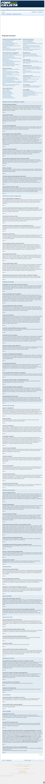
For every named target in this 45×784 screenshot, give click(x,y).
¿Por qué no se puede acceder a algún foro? (10, 78)
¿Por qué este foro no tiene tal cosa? (29, 91)
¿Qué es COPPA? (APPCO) (6, 41)
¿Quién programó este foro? (28, 90)
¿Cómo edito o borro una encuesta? (8, 77)
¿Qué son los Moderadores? (28, 41)
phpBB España (27, 768)
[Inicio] (9, 4)
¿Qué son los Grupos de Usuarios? (29, 42)
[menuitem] (3, 12)
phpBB (10, 238)
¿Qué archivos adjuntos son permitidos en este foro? (32, 85)
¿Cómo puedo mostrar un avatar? (8, 62)
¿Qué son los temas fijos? (6, 95)
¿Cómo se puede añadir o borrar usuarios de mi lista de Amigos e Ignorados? (32, 62)
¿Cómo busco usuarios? (27, 70)
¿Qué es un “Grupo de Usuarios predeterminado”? (31, 49)
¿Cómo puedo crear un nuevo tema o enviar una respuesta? (10, 70)
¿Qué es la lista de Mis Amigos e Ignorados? (30, 60)
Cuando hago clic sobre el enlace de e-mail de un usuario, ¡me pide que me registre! (10, 65)
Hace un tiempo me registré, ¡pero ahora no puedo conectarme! (11, 46)
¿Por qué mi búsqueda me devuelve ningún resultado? (32, 67)
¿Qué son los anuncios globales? (8, 93)
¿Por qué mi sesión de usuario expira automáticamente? (12, 49)
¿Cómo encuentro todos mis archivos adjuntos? (31, 87)
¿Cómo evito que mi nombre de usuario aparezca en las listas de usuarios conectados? (12, 55)
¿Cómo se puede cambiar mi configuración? (9, 53)
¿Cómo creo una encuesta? (7, 73)
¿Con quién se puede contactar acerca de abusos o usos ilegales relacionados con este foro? (32, 93)
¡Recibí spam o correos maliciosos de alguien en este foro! (32, 56)
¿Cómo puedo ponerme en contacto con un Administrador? (30, 95)
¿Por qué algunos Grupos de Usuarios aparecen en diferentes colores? (32, 47)
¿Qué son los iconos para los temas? (8, 97)
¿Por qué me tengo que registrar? (8, 40)
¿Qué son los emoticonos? (7, 91)
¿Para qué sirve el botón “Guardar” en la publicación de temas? (12, 83)
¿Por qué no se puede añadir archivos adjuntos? (10, 79)
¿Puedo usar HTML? (5, 90)
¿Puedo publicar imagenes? (7, 92)
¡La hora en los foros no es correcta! (8, 57)
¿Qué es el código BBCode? (7, 89)
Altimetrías (4, 8)
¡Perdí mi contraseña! (6, 47)
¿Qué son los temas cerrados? (7, 96)
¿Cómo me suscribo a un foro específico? (30, 81)
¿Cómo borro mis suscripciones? (28, 82)
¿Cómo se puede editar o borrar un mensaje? (10, 71)
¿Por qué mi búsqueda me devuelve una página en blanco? (32, 69)
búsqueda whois (14, 734)
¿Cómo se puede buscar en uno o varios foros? (31, 66)
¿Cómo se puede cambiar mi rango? (8, 63)
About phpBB (16, 717)
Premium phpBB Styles (26, 766)
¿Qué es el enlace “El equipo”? (28, 50)
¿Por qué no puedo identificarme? (8, 44)
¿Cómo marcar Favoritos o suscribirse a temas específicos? (31, 79)
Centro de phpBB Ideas (18, 724)
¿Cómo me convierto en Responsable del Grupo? (31, 45)
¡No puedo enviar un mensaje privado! (29, 53)
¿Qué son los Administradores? (28, 40)
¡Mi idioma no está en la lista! (7, 60)
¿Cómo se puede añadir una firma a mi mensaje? (10, 72)
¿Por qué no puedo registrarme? (8, 42)
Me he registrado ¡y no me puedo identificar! (10, 43)
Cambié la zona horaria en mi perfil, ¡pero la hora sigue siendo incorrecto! (11, 59)
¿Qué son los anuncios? (6, 94)
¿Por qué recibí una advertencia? (8, 80)
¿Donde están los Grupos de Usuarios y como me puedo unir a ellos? (32, 44)
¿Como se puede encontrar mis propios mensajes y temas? (32, 72)
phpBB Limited (12, 716)
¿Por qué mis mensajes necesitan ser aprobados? (11, 84)
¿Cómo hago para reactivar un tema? (8, 85)
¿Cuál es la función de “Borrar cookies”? (9, 50)
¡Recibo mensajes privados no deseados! (30, 54)
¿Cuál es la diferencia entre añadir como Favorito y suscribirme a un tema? (31, 77)
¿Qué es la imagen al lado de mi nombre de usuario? (11, 61)
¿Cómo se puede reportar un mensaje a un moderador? (12, 81)
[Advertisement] (22, 24)
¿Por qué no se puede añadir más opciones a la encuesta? (10, 75)
